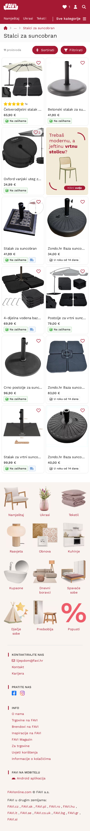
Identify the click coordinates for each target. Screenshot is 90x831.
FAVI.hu (69, 806)
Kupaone (16, 588)
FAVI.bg (60, 813)
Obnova (45, 551)
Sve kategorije (68, 19)
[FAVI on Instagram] (22, 693)
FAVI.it (12, 813)
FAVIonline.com (19, 792)
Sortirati (47, 50)
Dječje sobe (16, 631)
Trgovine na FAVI (25, 720)
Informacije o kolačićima (31, 759)
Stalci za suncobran (39, 28)
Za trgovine (21, 746)
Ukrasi (28, 18)
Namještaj (11, 18)
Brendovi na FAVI (25, 726)
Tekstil (42, 18)
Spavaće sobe (73, 590)
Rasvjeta (16, 551)
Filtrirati (76, 50)
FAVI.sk (27, 806)
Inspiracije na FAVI (26, 733)
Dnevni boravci (45, 590)
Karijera (18, 673)
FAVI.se (26, 813)
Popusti (74, 629)
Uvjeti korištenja (25, 752)
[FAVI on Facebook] (14, 693)
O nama (18, 714)
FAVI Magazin (22, 739)
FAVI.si (12, 819)
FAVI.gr (74, 813)
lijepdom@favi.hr (29, 660)
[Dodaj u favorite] (38, 63)
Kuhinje (74, 551)
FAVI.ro (55, 806)
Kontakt (18, 667)
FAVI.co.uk (43, 813)
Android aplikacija (31, 778)
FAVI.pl (41, 806)
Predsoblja (45, 629)
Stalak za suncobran (20, 248)
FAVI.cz (13, 806)
